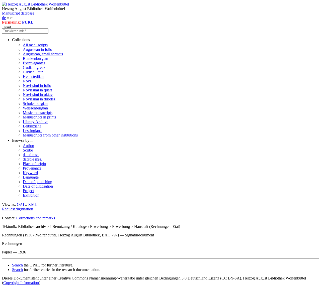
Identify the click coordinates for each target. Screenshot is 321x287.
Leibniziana (32, 126)
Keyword (30, 173)
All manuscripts (35, 45)
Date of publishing (37, 182)
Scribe (28, 150)
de (4, 18)
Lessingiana (32, 130)
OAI (20, 204)
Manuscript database (18, 13)
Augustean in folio (37, 49)
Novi (27, 81)
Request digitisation (17, 209)
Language (31, 177)
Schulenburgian (35, 103)
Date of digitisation (38, 186)
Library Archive (35, 121)
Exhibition (31, 195)
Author (28, 146)
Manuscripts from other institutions (50, 135)
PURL (27, 22)
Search (17, 265)
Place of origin (34, 164)
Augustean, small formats (43, 54)
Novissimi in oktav (38, 94)
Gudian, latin (33, 72)
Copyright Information (21, 282)
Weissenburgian (35, 108)
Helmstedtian (33, 76)
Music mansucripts (37, 112)
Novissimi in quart (37, 90)
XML (32, 204)
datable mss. (32, 159)
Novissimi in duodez (39, 99)
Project (28, 191)
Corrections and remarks (35, 218)
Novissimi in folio (37, 85)
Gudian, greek (34, 67)
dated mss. (31, 155)
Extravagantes (34, 63)
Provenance (32, 168)
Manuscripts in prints (39, 117)
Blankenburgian (35, 58)
